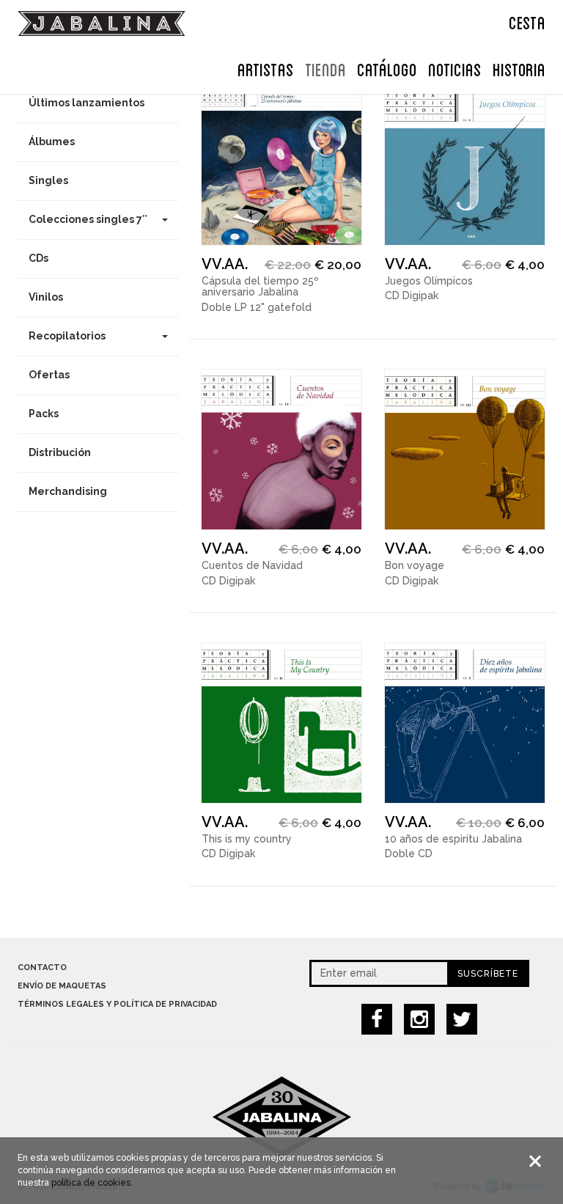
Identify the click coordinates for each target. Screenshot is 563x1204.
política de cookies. (92, 1183)
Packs (44, 413)
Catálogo (387, 68)
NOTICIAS (455, 68)
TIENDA (325, 68)
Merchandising (68, 491)
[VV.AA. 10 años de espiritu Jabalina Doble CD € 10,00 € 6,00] (464, 723)
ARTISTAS (266, 68)
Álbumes (52, 141)
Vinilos (46, 297)
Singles (48, 180)
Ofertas (49, 375)
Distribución (60, 452)
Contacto (42, 967)
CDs (38, 258)
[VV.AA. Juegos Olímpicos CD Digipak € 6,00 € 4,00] (464, 165)
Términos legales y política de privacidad (117, 1004)
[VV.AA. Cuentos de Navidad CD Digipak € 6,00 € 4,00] (281, 449)
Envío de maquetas (62, 986)
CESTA (527, 21)
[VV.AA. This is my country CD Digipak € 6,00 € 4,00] (281, 723)
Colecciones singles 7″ (88, 219)
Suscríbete (487, 974)
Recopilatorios (67, 336)
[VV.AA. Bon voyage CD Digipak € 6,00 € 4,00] (464, 449)
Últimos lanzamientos (86, 103)
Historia (519, 68)
